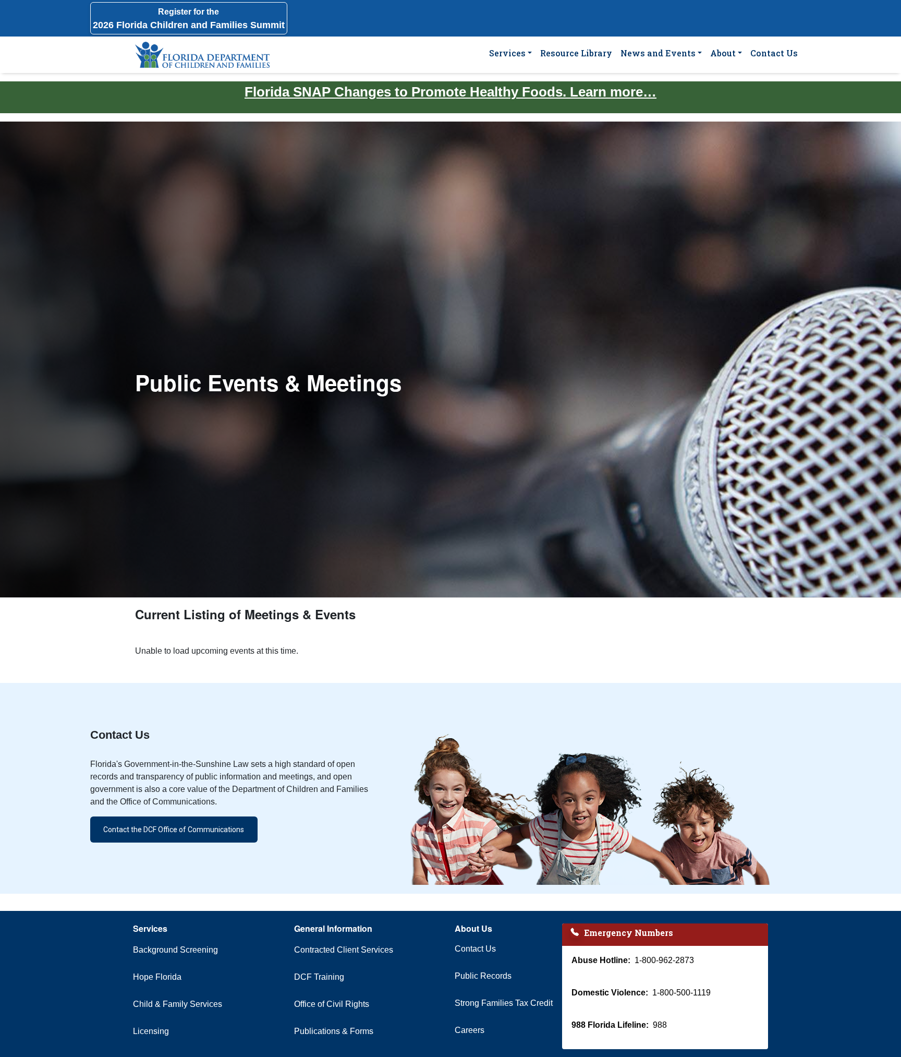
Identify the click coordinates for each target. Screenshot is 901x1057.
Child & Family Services (177, 1004)
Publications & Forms (333, 1031)
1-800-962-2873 (664, 960)
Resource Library (576, 52)
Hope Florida (157, 976)
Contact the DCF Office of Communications (173, 829)
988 (660, 1024)
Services (507, 52)
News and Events (658, 52)
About (723, 52)
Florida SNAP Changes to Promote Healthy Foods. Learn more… (450, 92)
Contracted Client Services (343, 949)
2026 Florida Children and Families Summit (189, 18)
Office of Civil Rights (331, 1004)
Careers (469, 1030)
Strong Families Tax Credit (504, 1003)
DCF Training (319, 976)
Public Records (483, 975)
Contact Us (774, 52)
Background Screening (175, 949)
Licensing (151, 1031)
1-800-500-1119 (681, 992)
